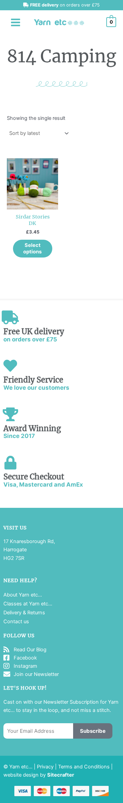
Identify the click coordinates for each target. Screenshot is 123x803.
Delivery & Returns (24, 613)
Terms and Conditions (84, 767)
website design (21, 775)
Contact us (16, 621)
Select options (32, 248)
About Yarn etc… (22, 595)
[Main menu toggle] (15, 22)
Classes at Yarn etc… (27, 604)
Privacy (45, 767)
